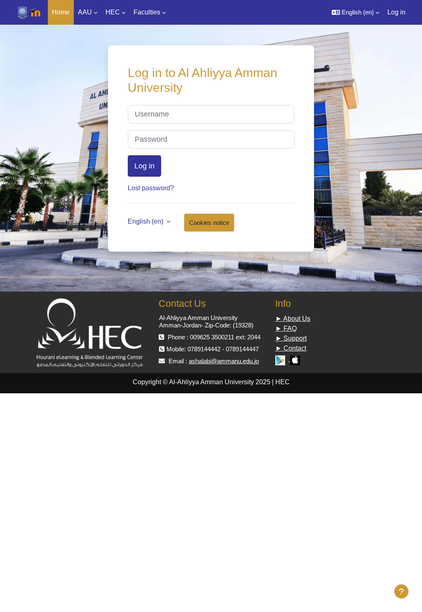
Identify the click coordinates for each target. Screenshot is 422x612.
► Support (291, 338)
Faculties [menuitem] (147, 12)
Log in (396, 12)
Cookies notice (209, 222)
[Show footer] (401, 591)
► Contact (290, 348)
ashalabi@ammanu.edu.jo (224, 360)
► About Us (292, 318)
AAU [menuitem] (85, 12)
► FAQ (286, 328)
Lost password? (151, 188)
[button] (355, 12)
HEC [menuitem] (113, 12)
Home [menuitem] (61, 12)
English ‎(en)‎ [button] (146, 221)
